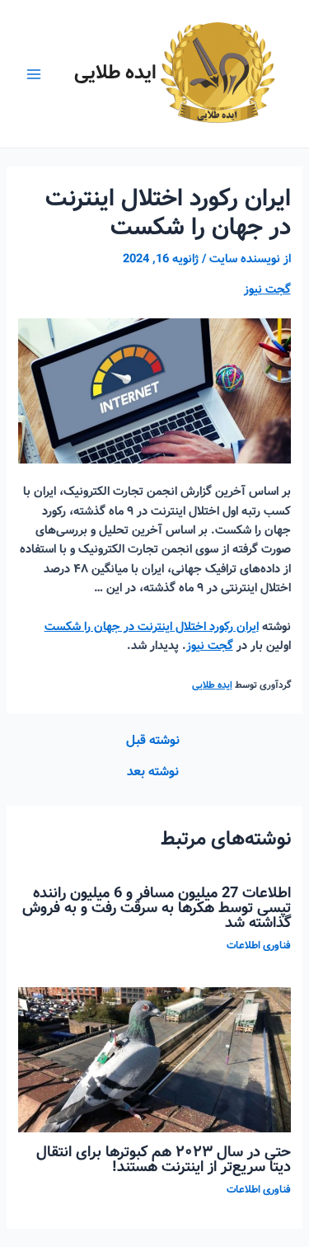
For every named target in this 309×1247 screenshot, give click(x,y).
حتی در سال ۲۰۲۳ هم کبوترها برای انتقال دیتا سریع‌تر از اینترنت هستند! (163, 1160)
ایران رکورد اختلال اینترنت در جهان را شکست (151, 627)
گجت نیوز (267, 289)
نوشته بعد (153, 772)
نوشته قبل (153, 741)
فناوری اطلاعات (259, 946)
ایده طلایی (115, 73)
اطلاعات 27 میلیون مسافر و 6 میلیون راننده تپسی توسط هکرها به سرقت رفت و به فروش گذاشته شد (156, 908)
